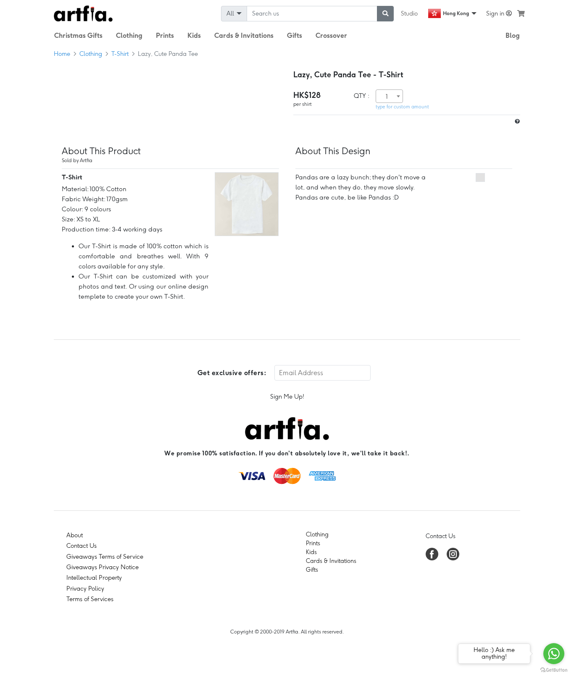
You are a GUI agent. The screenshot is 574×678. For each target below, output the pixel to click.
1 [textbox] (387, 96)
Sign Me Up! (287, 396)
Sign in (496, 13)
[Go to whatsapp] (553, 653)
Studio (409, 13)
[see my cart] (521, 13)
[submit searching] (385, 13)
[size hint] (516, 121)
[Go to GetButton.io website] (553, 669)
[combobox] (389, 96)
